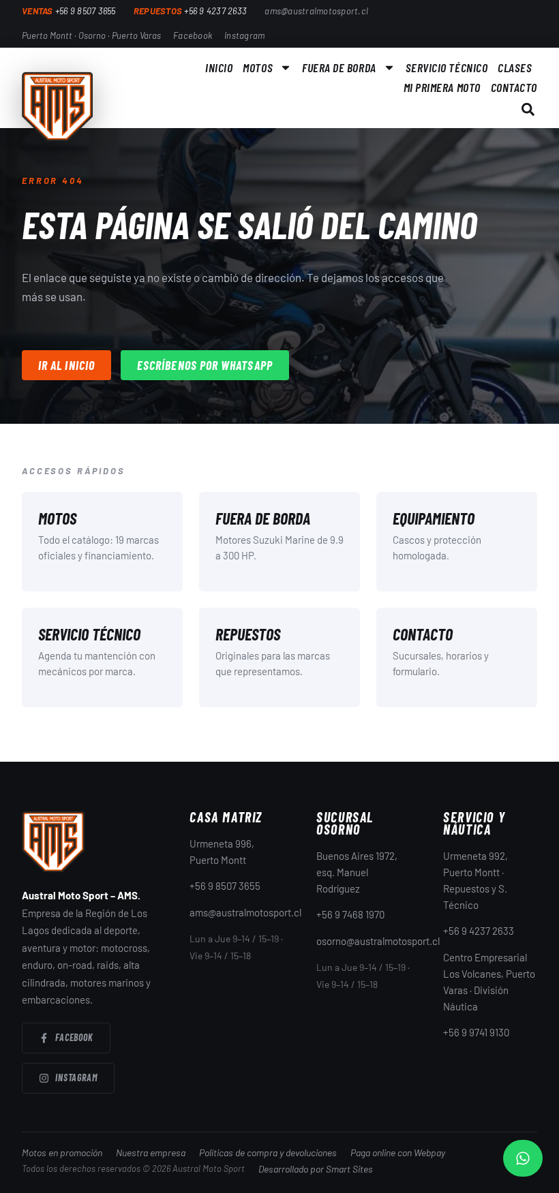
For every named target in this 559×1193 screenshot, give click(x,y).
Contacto (514, 87)
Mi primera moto (442, 87)
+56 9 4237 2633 (478, 931)
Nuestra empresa (150, 1152)
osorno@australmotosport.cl (378, 941)
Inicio (218, 67)
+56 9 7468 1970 (350, 914)
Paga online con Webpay (397, 1152)
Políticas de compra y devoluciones (268, 1152)
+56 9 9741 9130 (476, 1032)
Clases (515, 67)
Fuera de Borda (339, 67)
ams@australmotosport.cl (245, 912)
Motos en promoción (62, 1152)
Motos (258, 67)
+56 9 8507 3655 (225, 886)
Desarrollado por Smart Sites (315, 1169)
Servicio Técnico (447, 67)
